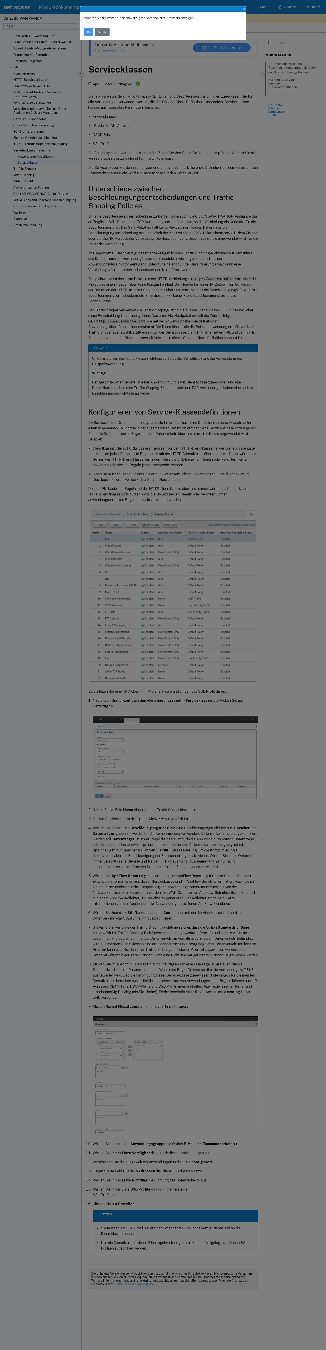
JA (88, 32)
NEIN (102, 32)
